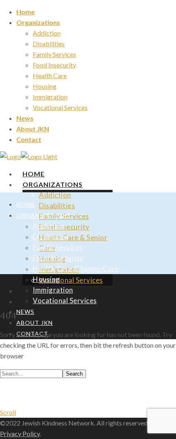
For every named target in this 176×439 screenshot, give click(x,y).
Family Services (54, 54)
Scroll (8, 412)
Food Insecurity (54, 65)
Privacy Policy (20, 433)
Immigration (50, 97)
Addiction (47, 33)
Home (25, 12)
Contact (40, 312)
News (25, 118)
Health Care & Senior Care (76, 268)
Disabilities (49, 43)
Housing (44, 86)
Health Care (50, 75)
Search (74, 374)
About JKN (32, 129)
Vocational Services (60, 107)
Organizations (38, 22)
